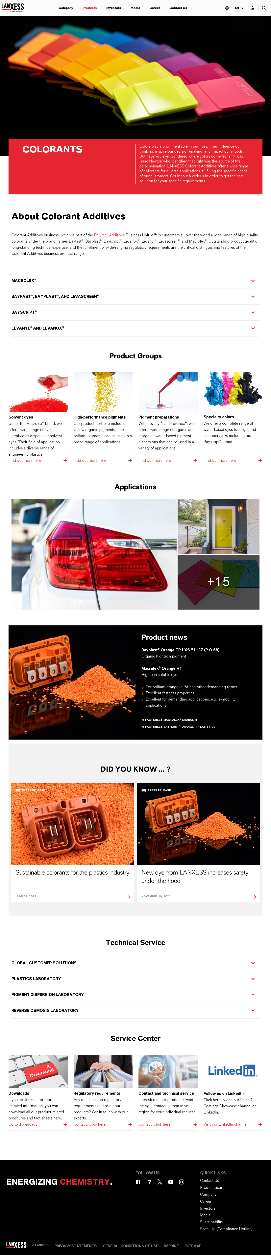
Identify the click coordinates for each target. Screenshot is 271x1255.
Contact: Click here (103, 1091)
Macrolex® (24, 281)
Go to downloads (38, 1091)
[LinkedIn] (148, 1181)
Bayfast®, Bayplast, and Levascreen (55, 297)
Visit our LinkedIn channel (233, 1091)
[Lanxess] (19, 1246)
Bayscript (24, 312)
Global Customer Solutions (44, 963)
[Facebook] (138, 1181)
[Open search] (263, 8)
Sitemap (193, 1246)
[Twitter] (159, 1181)
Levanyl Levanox (38, 328)
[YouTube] (170, 1181)
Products (90, 8)
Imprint (171, 1246)
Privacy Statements (76, 1246)
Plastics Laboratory (36, 979)
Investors (113, 8)
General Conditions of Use (130, 1246)
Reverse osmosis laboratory (45, 1011)
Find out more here (38, 418)
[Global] (227, 8)
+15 (218, 582)
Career (155, 8)
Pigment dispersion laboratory (48, 995)
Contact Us (178, 8)
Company (66, 8)
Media (135, 8)
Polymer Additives (109, 235)
